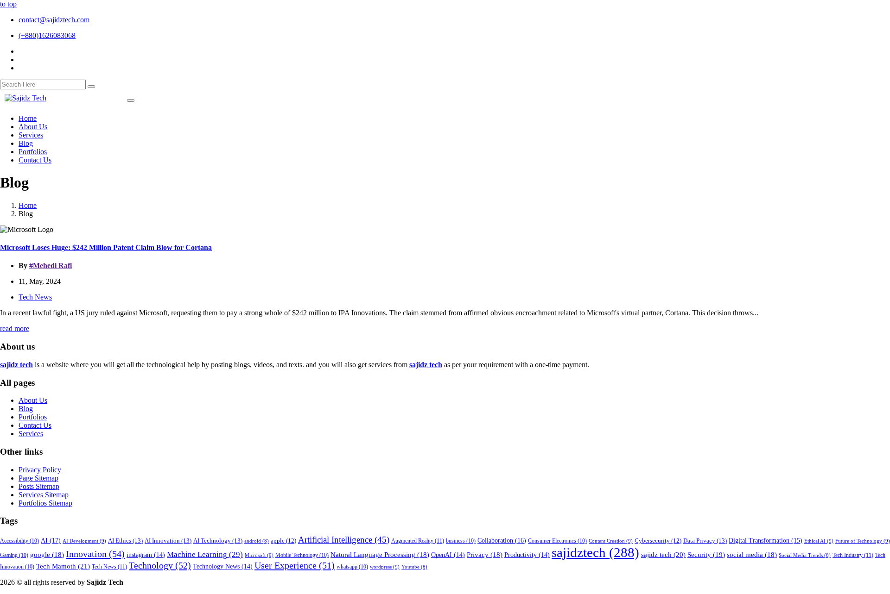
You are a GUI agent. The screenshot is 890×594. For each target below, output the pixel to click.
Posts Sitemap (39, 486)
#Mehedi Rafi (50, 265)
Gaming (14, 555)
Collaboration (501, 540)
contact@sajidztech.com (54, 20)
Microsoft (259, 555)
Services (31, 434)
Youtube (414, 566)
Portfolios (33, 417)
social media (752, 554)
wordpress (385, 566)
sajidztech (595, 552)
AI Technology (217, 540)
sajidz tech (663, 554)
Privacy (484, 554)
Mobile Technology (302, 555)
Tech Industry (853, 555)
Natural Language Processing (380, 554)
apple (283, 541)
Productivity (527, 554)
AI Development (84, 541)
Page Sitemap (38, 478)
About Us (33, 400)
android (256, 541)
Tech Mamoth (63, 566)
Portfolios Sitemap (45, 503)
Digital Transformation (765, 540)
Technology (160, 565)
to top (8, 4)
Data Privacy (705, 540)
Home (28, 205)
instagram (146, 554)
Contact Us (35, 425)
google (47, 554)
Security (706, 554)
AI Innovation (168, 540)
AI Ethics (125, 540)
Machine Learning (205, 554)
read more (14, 328)
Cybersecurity (658, 541)
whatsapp (352, 567)
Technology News (223, 566)
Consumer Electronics (557, 541)
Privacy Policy (40, 470)
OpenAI (448, 554)
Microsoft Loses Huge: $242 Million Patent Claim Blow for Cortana (106, 247)
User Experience (294, 565)
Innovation (95, 554)
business (461, 541)
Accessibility (19, 541)
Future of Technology (862, 541)
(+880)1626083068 (47, 35)
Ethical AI (818, 541)
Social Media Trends (805, 555)
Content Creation (611, 541)
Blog (26, 409)
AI (51, 540)
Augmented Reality (417, 541)
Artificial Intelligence (343, 539)
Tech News (35, 297)
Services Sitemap (44, 495)
